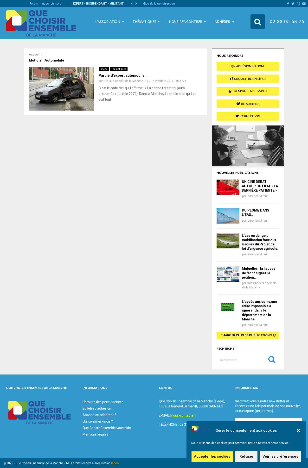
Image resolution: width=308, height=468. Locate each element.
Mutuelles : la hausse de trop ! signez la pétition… (258, 273)
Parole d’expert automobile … (123, 75)
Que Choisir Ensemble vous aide (107, 428)
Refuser (246, 457)
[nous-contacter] (183, 415)
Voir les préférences (280, 457)
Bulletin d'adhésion (97, 408)
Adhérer (222, 21)
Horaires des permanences (103, 402)
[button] (298, 430)
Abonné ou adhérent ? (99, 415)
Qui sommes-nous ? (98, 421)
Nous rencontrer (185, 21)
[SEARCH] (272, 361)
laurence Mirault (258, 196)
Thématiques (144, 21)
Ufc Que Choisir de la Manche (123, 81)
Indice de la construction (158, 3)
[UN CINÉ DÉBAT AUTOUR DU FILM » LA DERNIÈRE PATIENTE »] (228, 187)
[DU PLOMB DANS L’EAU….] (228, 215)
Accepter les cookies (212, 457)
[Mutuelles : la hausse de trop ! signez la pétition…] (228, 273)
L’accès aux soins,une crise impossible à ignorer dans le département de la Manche (259, 310)
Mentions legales (95, 434)
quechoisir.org (51, 3)
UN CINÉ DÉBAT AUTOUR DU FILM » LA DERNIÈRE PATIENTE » (260, 186)
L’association (107, 21)
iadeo (115, 463)
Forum (34, 3)
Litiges (104, 69)
